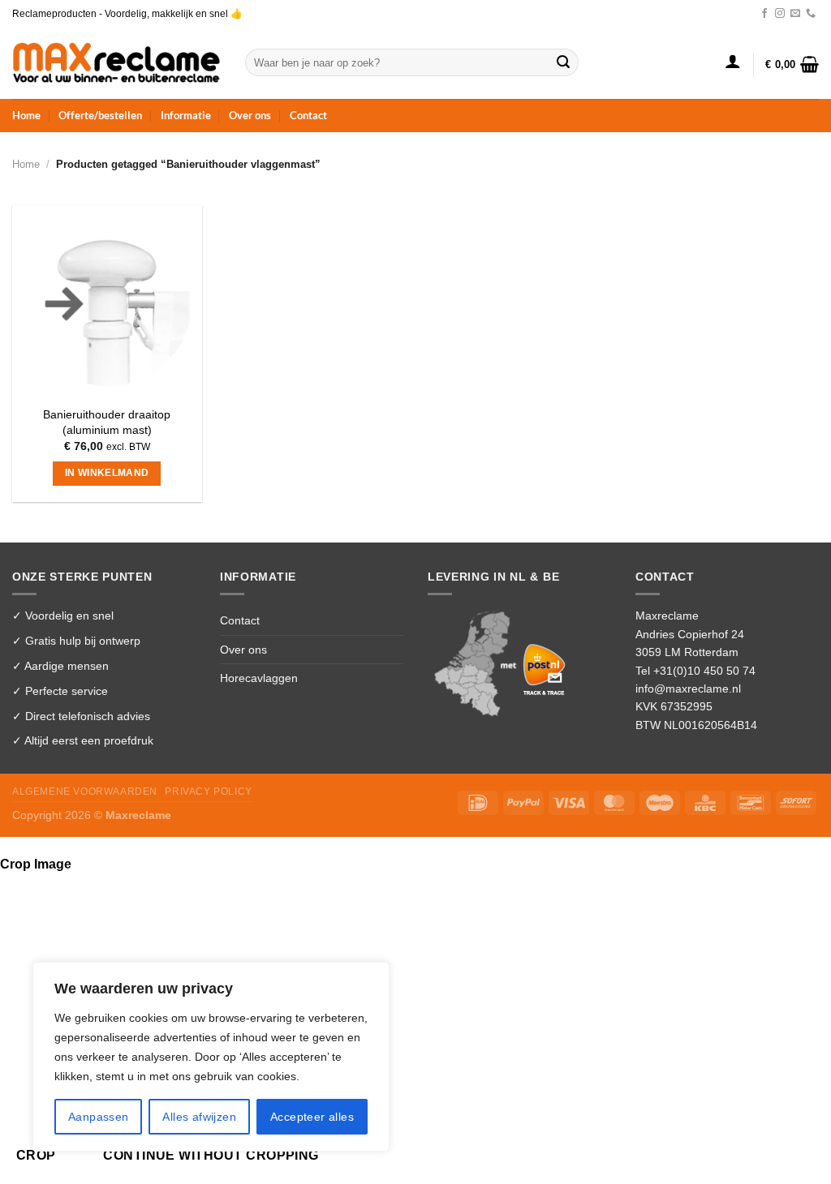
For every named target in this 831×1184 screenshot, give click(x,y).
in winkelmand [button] (107, 473)
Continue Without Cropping (211, 1155)
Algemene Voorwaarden (84, 791)
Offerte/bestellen (100, 115)
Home (26, 115)
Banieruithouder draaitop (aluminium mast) (106, 422)
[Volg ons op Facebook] (764, 13)
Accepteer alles (312, 1116)
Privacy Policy (208, 791)
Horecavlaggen (259, 677)
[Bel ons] (811, 13)
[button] (733, 61)
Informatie (186, 115)
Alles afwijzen (199, 1116)
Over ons (250, 115)
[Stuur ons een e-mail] (795, 13)
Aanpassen (98, 1116)
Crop (36, 1155)
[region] (211, 1057)
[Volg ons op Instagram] (780, 13)
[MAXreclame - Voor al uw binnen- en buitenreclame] (116, 62)
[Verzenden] (563, 62)
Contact (308, 115)
